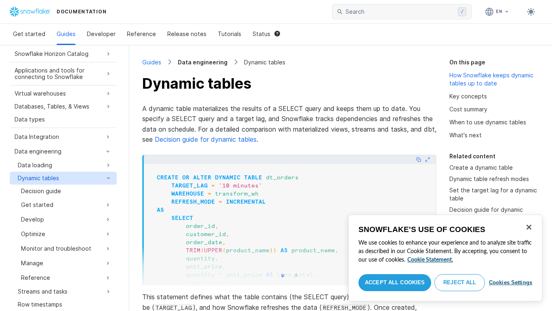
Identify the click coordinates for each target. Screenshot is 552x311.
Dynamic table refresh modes (489, 178)
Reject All (459, 282)
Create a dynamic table (481, 167)
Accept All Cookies (395, 282)
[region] (445, 258)
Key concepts (468, 96)
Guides (66, 33)
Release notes (186, 33)
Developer (101, 33)
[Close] (529, 227)
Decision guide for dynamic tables (206, 139)
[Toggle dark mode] (531, 12)
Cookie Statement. (430, 260)
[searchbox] (400, 11)
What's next (465, 135)
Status (261, 33)
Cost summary (468, 109)
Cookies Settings (510, 282)
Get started (29, 33)
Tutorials (229, 33)
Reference (141, 33)
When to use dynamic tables (487, 122)
